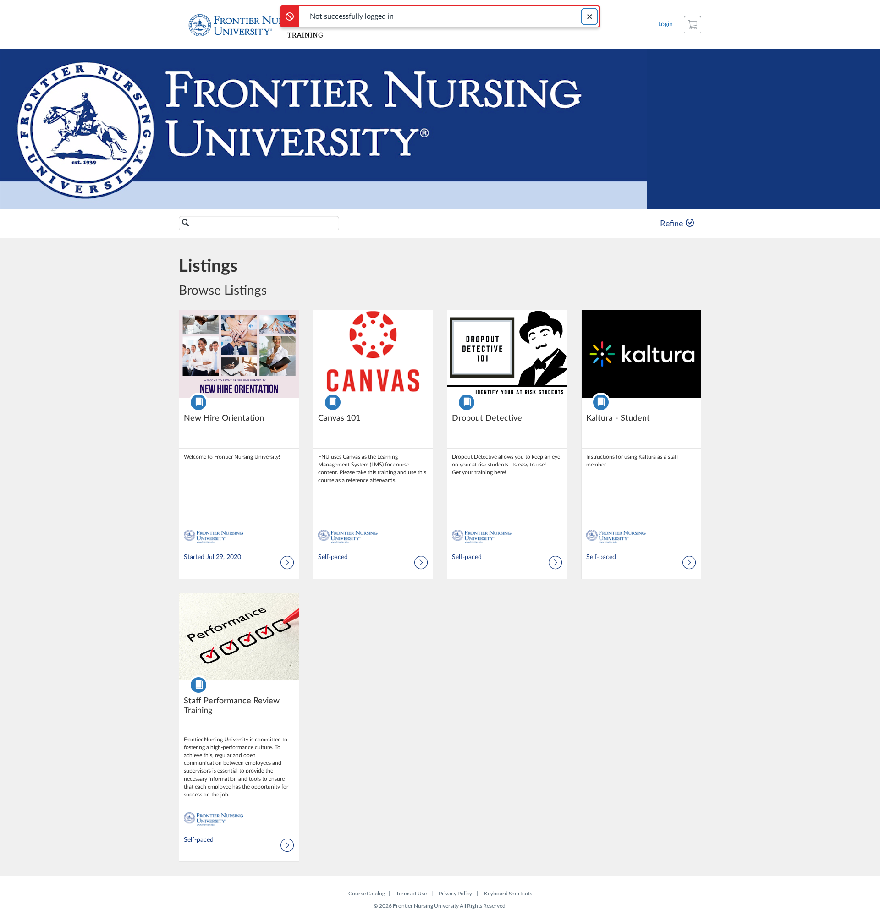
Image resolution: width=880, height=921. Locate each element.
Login (665, 24)
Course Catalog (366, 893)
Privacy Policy (455, 893)
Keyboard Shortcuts (508, 893)
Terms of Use (411, 893)
